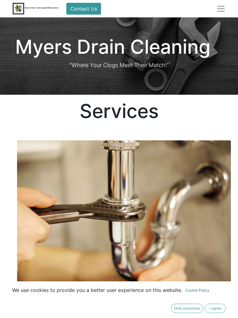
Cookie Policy (197, 290)
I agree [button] (215, 308)
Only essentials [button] (187, 308)
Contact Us (83, 9)
